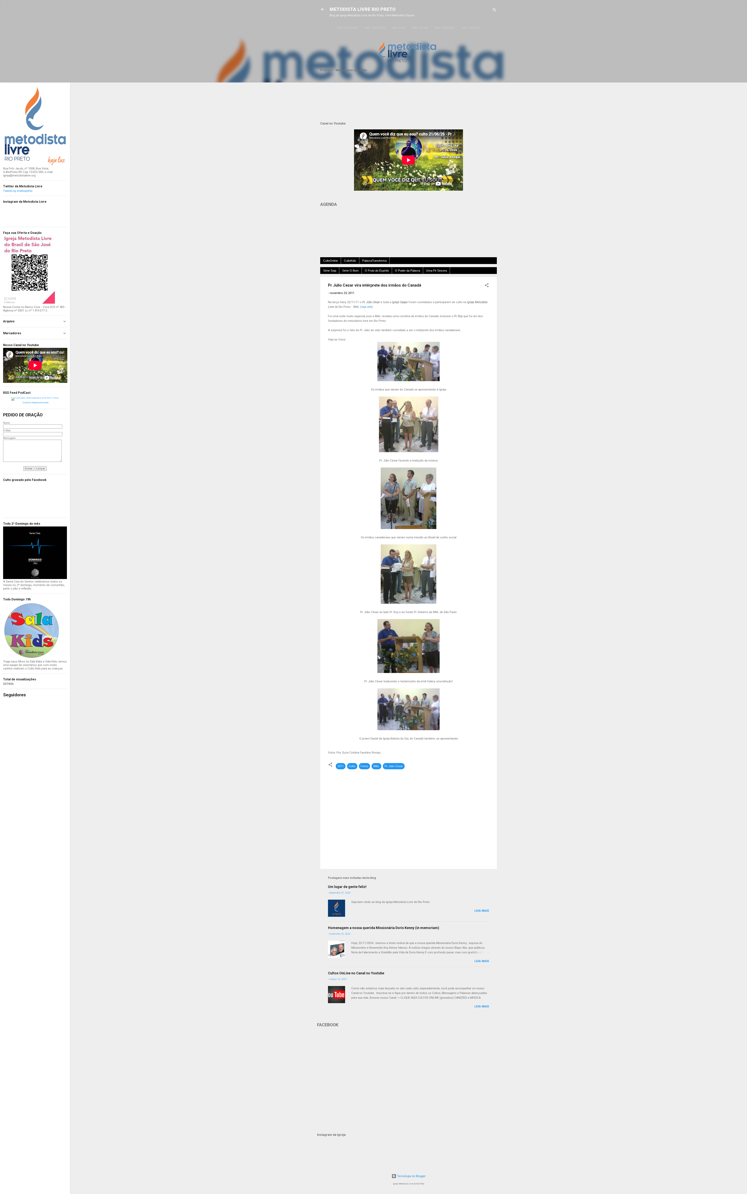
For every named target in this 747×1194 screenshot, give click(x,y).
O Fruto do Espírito (377, 270)
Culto (352, 766)
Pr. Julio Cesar (394, 766)
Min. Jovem (420, 27)
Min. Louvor (471, 27)
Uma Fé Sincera (436, 270)
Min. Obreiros (375, 27)
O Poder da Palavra (407, 270)
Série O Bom (350, 270)
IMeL (376, 766)
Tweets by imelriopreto (17, 191)
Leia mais (481, 910)
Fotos (364, 766)
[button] (486, 286)
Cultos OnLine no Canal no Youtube (356, 973)
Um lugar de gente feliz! (347, 887)
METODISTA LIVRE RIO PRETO (362, 9)
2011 (341, 766)
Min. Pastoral (347, 27)
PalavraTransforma (374, 260)
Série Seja (329, 270)
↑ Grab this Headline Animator (35, 403)
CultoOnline (330, 260)
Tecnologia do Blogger (411, 1176)
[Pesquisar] (494, 11)
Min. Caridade (445, 27)
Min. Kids (399, 27)
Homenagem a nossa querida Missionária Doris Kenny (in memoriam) (383, 928)
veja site (366, 307)
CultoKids (350, 260)
